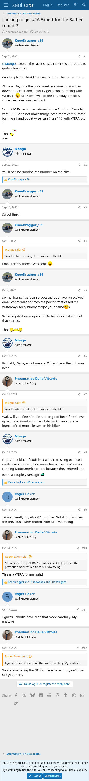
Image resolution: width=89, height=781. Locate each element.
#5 (85, 290)
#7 (85, 394)
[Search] (84, 5)
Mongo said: (13, 249)
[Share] (79, 56)
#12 (84, 648)
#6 (85, 356)
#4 (85, 241)
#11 (84, 609)
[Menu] (6, 5)
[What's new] (75, 5)
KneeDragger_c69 (17, 32)
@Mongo (9, 63)
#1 (85, 56)
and (26, 482)
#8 (85, 452)
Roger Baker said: (16, 557)
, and (37, 582)
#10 (84, 548)
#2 (85, 164)
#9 (85, 510)
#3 (85, 207)
